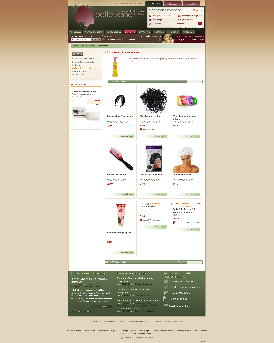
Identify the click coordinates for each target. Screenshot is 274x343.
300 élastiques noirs (150, 116)
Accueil (76, 46)
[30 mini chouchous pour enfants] (186, 114)
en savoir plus (126, 136)
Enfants (84, 46)
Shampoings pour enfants (83, 59)
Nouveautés (153, 331)
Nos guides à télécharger (137, 331)
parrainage (157, 24)
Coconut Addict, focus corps (131, 308)
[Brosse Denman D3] (120, 172)
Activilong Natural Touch (114, 40)
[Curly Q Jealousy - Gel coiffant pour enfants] (186, 206)
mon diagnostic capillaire (191, 15)
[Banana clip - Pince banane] (120, 114)
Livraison (132, 334)
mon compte (158, 20)
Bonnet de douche (182, 174)
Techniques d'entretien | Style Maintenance (133, 305)
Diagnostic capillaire (118, 331)
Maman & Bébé (79, 74)
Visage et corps (79, 71)
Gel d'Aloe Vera (147, 206)
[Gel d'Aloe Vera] (153, 204)
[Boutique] (154, 3)
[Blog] (173, 3)
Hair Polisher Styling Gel (119, 232)
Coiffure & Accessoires (82, 68)
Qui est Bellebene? (74, 331)
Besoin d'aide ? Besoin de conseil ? (129, 3)
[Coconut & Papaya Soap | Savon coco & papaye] (86, 127)
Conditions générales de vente (186, 331)
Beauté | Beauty (76, 287)
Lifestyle (151, 311)
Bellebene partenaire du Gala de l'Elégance (133, 291)
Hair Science (100, 285)
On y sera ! (97, 287)
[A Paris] (191, 3)
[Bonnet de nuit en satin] (153, 172)
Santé (119, 313)
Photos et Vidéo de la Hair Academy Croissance (135, 280)
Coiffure (92, 285)
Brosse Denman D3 (116, 174)
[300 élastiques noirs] (153, 114)
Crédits (203, 342)
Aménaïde (132, 39)
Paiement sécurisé (145, 334)
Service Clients (90, 331)
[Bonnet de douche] (186, 172)
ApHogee (149, 39)
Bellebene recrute (166, 331)
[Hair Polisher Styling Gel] (120, 231)
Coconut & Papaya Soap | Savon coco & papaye (84, 92)
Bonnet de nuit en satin (151, 174)
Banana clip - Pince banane (120, 116)
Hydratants (77, 65)
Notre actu (88, 287)
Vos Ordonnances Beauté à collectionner (137, 300)
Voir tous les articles (120, 81)
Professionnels (103, 331)
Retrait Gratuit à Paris (179, 306)
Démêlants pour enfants (83, 62)
